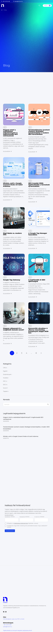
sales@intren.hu (7, 626)
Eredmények (7, 374)
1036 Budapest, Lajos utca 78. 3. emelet (13, 619)
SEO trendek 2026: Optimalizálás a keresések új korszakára (39, 184)
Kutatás (6, 378)
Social (5, 388)
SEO (5, 384)
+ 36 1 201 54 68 (7, 624)
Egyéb (5, 371)
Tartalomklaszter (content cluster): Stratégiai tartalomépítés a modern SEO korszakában (39, 132)
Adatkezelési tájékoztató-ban (21, 523)
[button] (39, 5)
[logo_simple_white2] (2, 5)
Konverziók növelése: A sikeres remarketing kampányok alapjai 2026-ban (38, 330)
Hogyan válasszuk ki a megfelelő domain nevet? (13, 329)
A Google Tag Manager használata (37, 234)
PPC (5, 381)
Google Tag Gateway (11, 280)
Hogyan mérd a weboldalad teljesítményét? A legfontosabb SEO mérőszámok (10, 133)
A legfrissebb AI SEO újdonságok (36, 280)
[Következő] (41, 353)
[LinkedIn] (5, 611)
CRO (5, 367)
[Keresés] (48, 404)
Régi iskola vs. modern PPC (12, 234)
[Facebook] (3, 611)
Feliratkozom (10, 530)
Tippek (5, 391)
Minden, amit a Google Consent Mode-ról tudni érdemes (12, 184)
